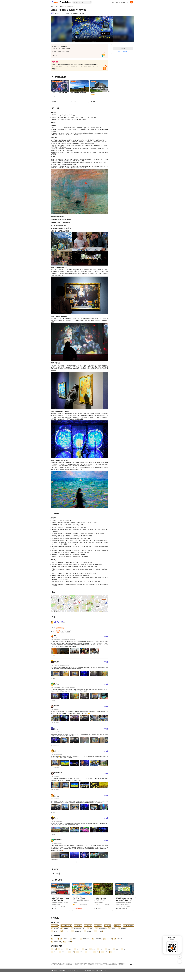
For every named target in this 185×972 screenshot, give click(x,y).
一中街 (113, 928)
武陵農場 (79, 925)
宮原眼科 (99, 925)
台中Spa (75, 938)
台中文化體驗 (98, 938)
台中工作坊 (119, 938)
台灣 (55, 6)
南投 (101, 949)
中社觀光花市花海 (67, 925)
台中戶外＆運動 (57, 941)
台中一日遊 (109, 938)
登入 (131, 2)
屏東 (125, 949)
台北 (55, 949)
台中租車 (65, 938)
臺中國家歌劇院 (129, 925)
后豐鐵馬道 (123, 928)
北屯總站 (100, 931)
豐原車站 (89, 931)
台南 (86, 949)
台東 (81, 952)
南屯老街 (118, 925)
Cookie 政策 (103, 970)
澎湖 (89, 952)
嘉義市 (63, 952)
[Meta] (128, 964)
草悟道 (55, 931)
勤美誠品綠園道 (102, 928)
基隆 (114, 952)
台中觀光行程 (86, 938)
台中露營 (69, 941)
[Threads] (133, 964)
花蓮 (117, 949)
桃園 (70, 949)
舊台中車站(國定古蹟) (79, 928)
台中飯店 (56, 938)
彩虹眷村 (109, 925)
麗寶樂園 (89, 925)
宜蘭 (109, 949)
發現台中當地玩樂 (122, 52)
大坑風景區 (66, 931)
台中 (59, 6)
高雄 (62, 949)
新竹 (55, 952)
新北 (93, 949)
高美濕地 (56, 925)
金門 (106, 952)
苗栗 (73, 952)
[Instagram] (131, 964)
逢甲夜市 (66, 928)
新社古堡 (56, 928)
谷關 (91, 928)
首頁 (52, 6)
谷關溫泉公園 (78, 931)
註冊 (127, 2)
